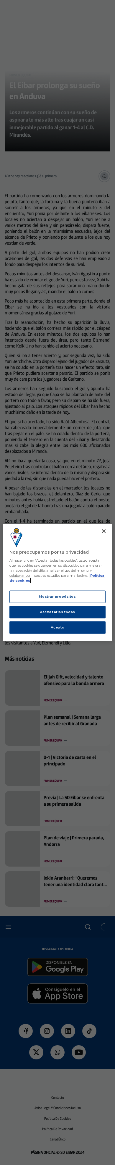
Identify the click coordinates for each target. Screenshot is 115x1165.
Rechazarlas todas (57, 612)
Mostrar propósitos (57, 596)
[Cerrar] (103, 530)
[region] (57, 582)
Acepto (57, 627)
